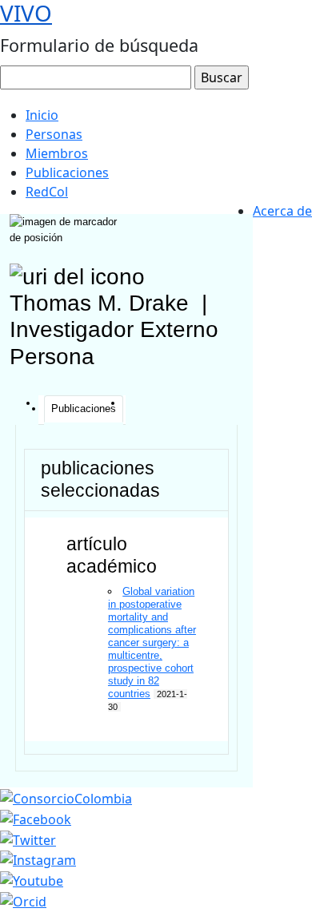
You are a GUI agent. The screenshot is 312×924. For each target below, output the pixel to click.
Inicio (42, 115)
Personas (54, 134)
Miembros (57, 153)
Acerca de (282, 211)
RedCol (47, 191)
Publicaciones (67, 172)
